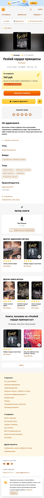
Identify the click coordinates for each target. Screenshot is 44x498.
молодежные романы (10, 177)
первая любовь (8, 170)
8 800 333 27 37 (8, 473)
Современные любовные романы (14, 159)
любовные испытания (23, 170)
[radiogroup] (22, 115)
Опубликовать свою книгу (11, 200)
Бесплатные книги (36, 21)
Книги (7, 21)
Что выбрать (6, 15)
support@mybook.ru (22, 473)
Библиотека (22, 15)
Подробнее (29, 490)
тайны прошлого (8, 173)
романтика (20, 173)
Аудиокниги (20, 21)
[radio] (13, 114)
